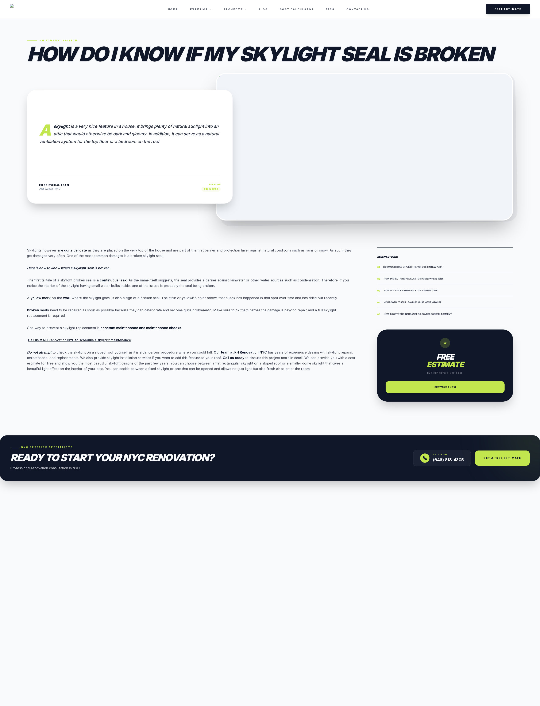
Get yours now (445, 387)
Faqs (330, 9)
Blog (263, 9)
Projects (233, 9)
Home (173, 9)
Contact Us (357, 9)
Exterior (199, 9)
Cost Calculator (297, 9)
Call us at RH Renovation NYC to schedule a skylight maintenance (79, 340)
